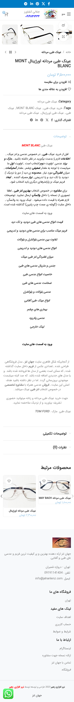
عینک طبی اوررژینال (52, 113)
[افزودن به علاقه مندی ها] (43, 481)
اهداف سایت (63, 617)
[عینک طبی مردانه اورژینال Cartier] (19, 491)
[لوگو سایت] (51, 14)
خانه (68, 52)
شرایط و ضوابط (62, 631)
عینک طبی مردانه (51, 52)
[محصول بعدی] (5, 52)
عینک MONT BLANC (28, 108)
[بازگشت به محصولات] (10, 52)
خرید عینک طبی (53, 108)
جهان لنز (37, 695)
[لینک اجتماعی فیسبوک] (48, 4)
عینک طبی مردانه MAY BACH (55, 498)
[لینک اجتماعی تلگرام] (26, 4)
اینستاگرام (65, 648)
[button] (67, 35)
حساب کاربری (63, 624)
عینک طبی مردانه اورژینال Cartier (22, 512)
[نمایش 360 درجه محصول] (63, 25)
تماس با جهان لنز (61, 662)
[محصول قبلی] (15, 52)
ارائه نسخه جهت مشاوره (56, 655)
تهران (68, 600)
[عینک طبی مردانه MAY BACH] (54, 485)
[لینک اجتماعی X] (43, 4)
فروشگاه (66, 669)
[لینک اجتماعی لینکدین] (31, 4)
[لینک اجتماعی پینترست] (37, 4)
